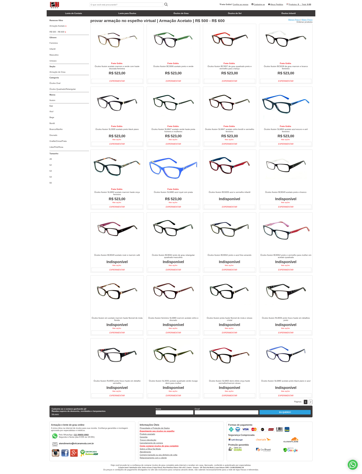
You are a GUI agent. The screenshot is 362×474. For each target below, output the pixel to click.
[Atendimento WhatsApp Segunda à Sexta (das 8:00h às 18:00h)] (353, 465)
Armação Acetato (57, 26)
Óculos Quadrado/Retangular (62, 89)
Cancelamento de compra (151, 443)
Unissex (53, 61)
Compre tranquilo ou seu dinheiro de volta (158, 455)
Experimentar (117, 81)
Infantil (52, 49)
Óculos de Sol (235, 13)
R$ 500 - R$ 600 (57, 32)
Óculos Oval (54, 83)
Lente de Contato (73, 13)
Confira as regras (240, 4)
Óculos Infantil (288, 13)
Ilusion (52, 100)
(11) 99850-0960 (81, 435)
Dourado (53, 135)
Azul (51, 111)
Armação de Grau (57, 72)
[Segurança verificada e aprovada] (236, 449)
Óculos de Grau (181, 13)
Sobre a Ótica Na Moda (150, 449)
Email (197, 409)
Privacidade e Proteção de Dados (155, 428)
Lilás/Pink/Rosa (56, 147)
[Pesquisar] (166, 5)
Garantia (143, 437)
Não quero (55, 414)
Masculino (54, 55)
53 (50, 171)
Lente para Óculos (127, 13)
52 (50, 165)
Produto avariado (147, 434)
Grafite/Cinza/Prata (58, 141)
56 (50, 183)
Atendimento (145, 452)
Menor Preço (294, 20)
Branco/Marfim (56, 129)
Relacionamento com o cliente (153, 458)
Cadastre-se (259, 4)
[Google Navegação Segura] (291, 450)
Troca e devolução (148, 440)
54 (50, 177)
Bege (51, 117)
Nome (158, 409)
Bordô (52, 123)
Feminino (53, 43)
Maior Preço (307, 20)
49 (50, 159)
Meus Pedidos (276, 4)
